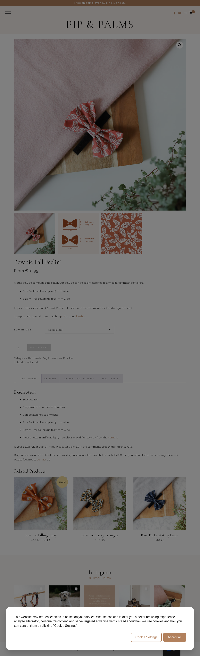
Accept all (174, 637)
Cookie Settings (146, 637)
